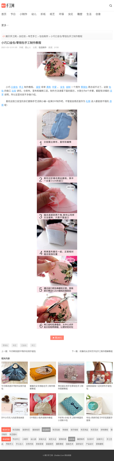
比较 (14, 90)
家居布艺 (26, 429)
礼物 (88, 101)
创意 (98, 14)
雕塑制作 (80, 439)
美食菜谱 (39, 443)
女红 (70, 14)
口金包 (14, 87)
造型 (38, 87)
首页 (3, 14)
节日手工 (16, 439)
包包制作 (43, 36)
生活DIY (90, 439)
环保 (61, 14)
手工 (21, 87)
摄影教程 (59, 443)
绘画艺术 (69, 443)
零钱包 (84, 87)
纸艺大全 (52, 439)
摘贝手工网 (11, 36)
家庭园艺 (49, 443)
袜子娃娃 (74, 429)
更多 (3, 25)
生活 (88, 14)
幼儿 (33, 14)
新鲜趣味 (99, 443)
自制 (68, 87)
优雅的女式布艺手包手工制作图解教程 (96, 351)
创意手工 (100, 439)
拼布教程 (104, 429)
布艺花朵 (94, 429)
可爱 (54, 87)
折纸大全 (42, 439)
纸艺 (52, 14)
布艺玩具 (56, 429)
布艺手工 (32, 36)
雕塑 (79, 14)
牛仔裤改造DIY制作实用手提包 (22, 351)
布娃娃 (65, 429)
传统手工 (9, 443)
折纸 (43, 14)
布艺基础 (16, 429)
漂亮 (48, 87)
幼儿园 (33, 439)
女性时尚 (29, 443)
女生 (62, 87)
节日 (13, 14)
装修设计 (79, 443)
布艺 (14, 345)
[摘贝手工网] (7, 5)
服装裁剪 (36, 429)
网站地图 (68, 455)
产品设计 (89, 443)
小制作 (23, 14)
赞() (58, 337)
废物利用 (62, 439)
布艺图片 (13, 434)
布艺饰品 (84, 429)
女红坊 (22, 36)
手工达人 (19, 443)
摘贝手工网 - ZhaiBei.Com (54, 455)
